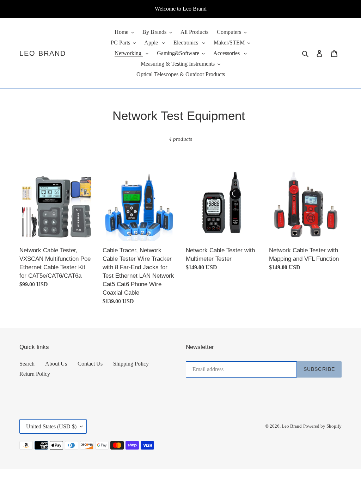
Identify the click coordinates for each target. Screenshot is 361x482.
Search (27, 364)
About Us (56, 364)
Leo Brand (42, 53)
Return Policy (34, 374)
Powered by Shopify (322, 426)
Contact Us (90, 364)
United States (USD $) (51, 426)
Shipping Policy (131, 364)
